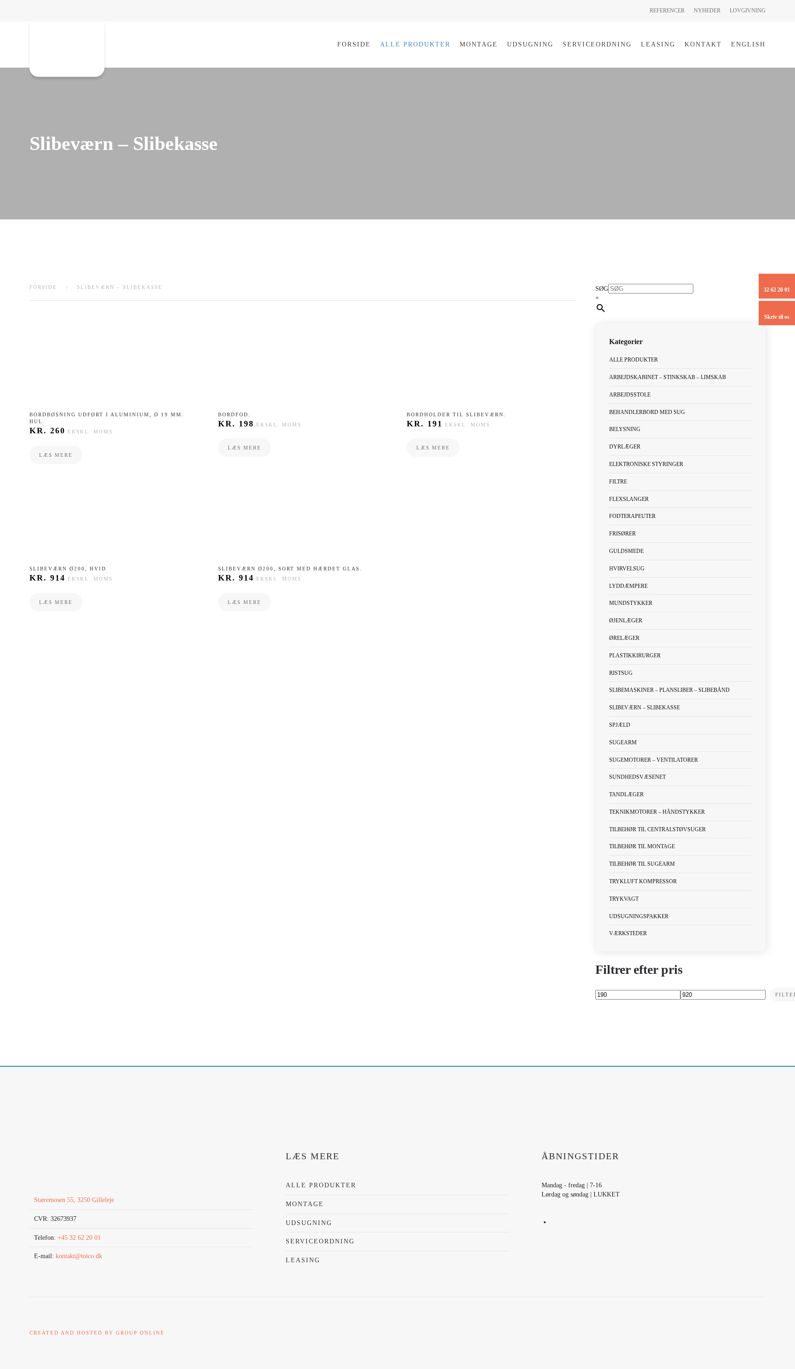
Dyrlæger (624, 446)
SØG (601, 288)
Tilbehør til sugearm (642, 864)
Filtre (618, 481)
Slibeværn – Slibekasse (644, 707)
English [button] (748, 44)
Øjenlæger (625, 620)
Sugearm (623, 742)
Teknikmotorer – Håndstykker (657, 812)
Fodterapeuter (632, 516)
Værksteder (628, 933)
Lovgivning (748, 10)
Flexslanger (629, 499)
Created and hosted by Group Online (97, 1332)
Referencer (667, 10)
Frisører (622, 533)
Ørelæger (624, 638)
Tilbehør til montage (642, 846)
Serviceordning (597, 44)
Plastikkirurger (635, 655)
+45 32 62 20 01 (79, 1237)
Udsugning (530, 44)
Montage (479, 44)
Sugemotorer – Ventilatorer (653, 760)
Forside (354, 44)
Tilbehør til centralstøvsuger (657, 829)
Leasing (658, 44)
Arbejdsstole (630, 394)
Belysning (624, 429)
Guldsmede (626, 551)
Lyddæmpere (628, 586)
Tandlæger (626, 794)
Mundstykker (630, 603)
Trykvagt (624, 899)
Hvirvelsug (627, 568)
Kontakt (703, 44)
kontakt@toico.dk (79, 1256)
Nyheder (707, 10)
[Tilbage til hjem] (66, 49)
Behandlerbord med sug (647, 412)
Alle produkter (415, 44)
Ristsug (621, 673)
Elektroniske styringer (646, 464)
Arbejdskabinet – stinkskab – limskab (667, 377)
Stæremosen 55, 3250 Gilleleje (74, 1199)
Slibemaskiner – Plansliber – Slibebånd (669, 690)
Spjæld (619, 725)
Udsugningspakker (638, 916)
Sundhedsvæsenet (637, 777)
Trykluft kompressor (643, 881)
